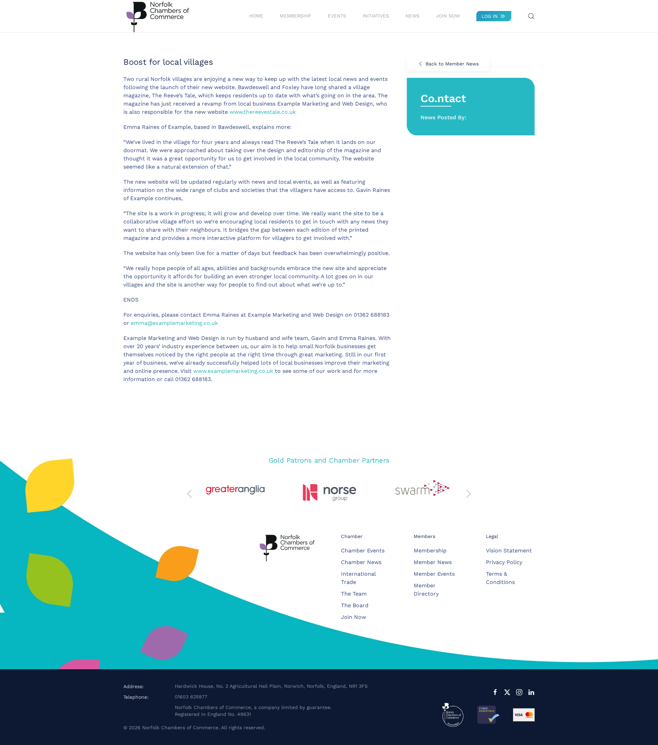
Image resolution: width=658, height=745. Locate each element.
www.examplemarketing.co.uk (233, 371)
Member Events (434, 574)
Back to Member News (452, 63)
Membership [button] (295, 16)
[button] (531, 16)
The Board (354, 605)
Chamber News (361, 562)
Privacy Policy (504, 562)
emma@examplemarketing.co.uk (174, 323)
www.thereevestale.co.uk (263, 112)
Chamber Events (363, 550)
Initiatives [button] (376, 16)
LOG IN (490, 16)
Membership (430, 550)
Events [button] (337, 16)
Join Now (448, 16)
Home (256, 16)
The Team (354, 593)
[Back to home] (157, 16)
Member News (433, 562)
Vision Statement (509, 550)
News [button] (412, 16)
